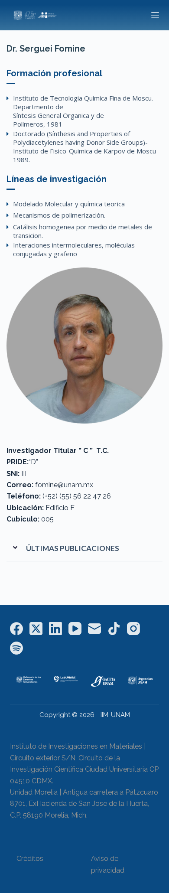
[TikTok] (113, 628)
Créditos (29, 858)
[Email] (94, 628)
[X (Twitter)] (35, 628)
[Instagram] (133, 628)
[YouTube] (74, 628)
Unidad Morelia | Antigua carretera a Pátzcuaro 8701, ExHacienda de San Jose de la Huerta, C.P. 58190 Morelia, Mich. (84, 803)
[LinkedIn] (55, 628)
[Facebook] (16, 628)
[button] (84, 548)
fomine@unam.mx (64, 485)
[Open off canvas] (155, 15)
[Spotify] (16, 648)
